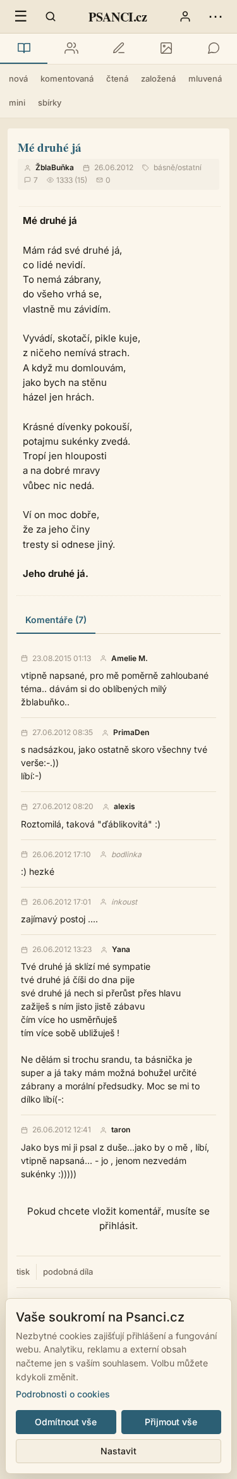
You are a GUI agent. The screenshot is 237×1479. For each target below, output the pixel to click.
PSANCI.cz (117, 17)
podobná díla (68, 1271)
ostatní (190, 167)
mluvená (205, 78)
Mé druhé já (50, 147)
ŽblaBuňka (54, 167)
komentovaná (67, 78)
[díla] (23, 49)
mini (17, 102)
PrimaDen (131, 732)
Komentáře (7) (56, 619)
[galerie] (166, 49)
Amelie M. (129, 658)
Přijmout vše (171, 1421)
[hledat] (50, 16)
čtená (117, 78)
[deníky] (118, 49)
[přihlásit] (185, 16)
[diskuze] (213, 49)
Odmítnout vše (66, 1421)
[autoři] (71, 49)
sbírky (49, 102)
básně (164, 167)
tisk (23, 1271)
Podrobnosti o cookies (63, 1394)
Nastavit (118, 1450)
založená (158, 78)
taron (120, 1130)
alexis (124, 806)
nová (18, 78)
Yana (121, 949)
